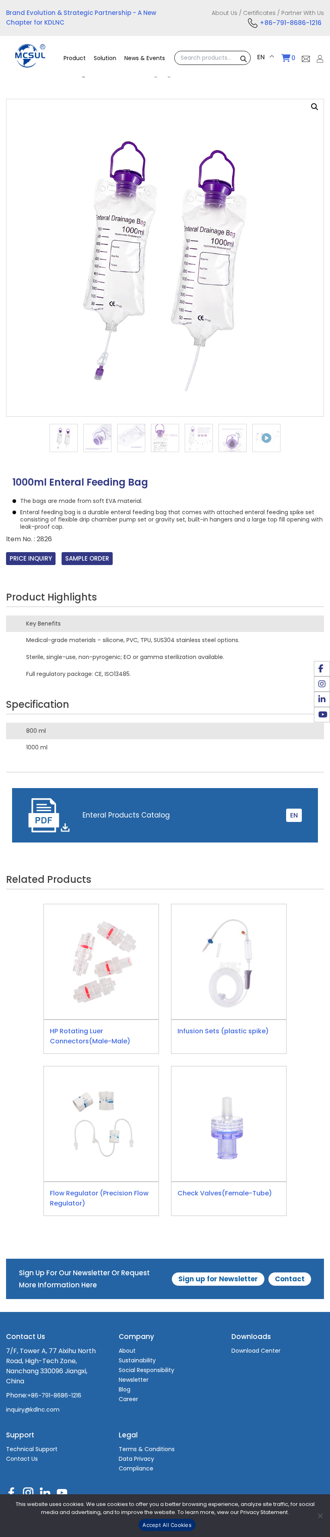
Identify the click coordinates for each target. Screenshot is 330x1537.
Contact (290, 1279)
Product (75, 58)
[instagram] (322, 684)
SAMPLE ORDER (87, 558)
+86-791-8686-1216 (291, 22)
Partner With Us (302, 13)
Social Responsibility (146, 1370)
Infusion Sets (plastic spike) (223, 1031)
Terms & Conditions (147, 1449)
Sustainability (137, 1360)
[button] (314, 107)
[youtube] (322, 714)
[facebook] (322, 668)
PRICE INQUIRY (31, 558)
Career (128, 1399)
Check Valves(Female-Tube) (224, 1193)
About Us (224, 13)
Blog (124, 1389)
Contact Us (22, 1459)
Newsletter (133, 1380)
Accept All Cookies (167, 1525)
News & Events (144, 58)
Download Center (255, 1351)
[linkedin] (322, 699)
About (127, 1351)
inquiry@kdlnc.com (33, 1410)
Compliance (136, 1468)
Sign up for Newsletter (218, 1279)
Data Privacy (136, 1459)
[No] (320, 1516)
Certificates (259, 13)
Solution (105, 58)
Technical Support (32, 1449)
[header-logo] (30, 63)
